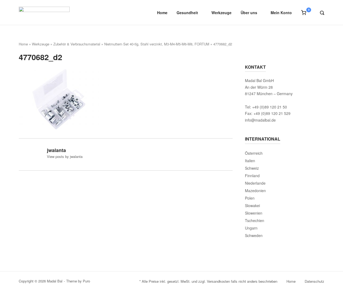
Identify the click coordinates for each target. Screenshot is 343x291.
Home (162, 12)
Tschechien (254, 220)
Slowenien (253, 213)
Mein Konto (281, 12)
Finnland (252, 175)
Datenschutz (314, 281)
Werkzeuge (221, 12)
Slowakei (252, 205)
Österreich (254, 153)
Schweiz (252, 168)
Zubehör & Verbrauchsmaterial (76, 43)
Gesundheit (187, 12)
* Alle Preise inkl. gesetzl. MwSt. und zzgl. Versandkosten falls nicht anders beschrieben (208, 281)
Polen (250, 198)
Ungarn (251, 228)
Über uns (249, 12)
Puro (86, 281)
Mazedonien (255, 190)
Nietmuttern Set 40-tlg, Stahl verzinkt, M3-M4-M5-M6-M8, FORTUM (156, 43)
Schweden (254, 235)
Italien (250, 160)
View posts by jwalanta (65, 156)
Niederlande (255, 183)
